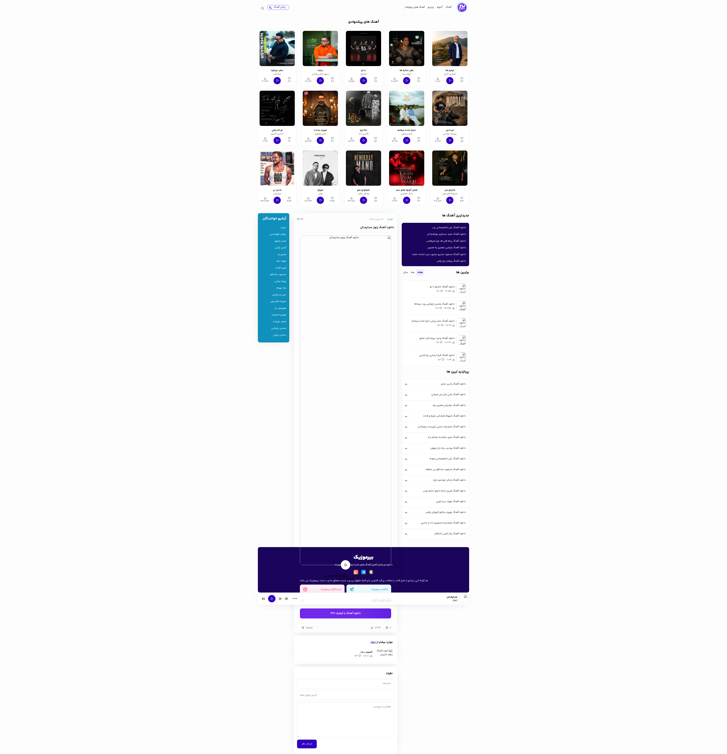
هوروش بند (280, 308)
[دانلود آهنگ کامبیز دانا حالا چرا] (363, 108)
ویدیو (431, 7)
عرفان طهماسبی (277, 234)
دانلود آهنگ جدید (357, 576)
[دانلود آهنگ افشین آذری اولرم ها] (449, 48)
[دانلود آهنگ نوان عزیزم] (320, 168)
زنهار (373, 642)
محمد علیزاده (279, 322)
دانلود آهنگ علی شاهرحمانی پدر (449, 227)
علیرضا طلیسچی (278, 301)
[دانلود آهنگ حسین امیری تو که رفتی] (277, 108)
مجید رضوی (280, 241)
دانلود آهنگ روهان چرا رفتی (451, 261)
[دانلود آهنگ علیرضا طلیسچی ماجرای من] (449, 168)
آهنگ (448, 7)
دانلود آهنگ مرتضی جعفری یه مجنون (446, 248)
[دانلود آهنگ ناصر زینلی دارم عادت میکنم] (406, 108)
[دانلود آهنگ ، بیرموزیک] (462, 7)
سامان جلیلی (279, 335)
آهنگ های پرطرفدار (415, 7)
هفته (420, 272)
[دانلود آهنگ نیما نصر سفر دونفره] (277, 48)
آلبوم (439, 7)
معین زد (282, 254)
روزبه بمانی (280, 281)
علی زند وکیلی (279, 295)
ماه (412, 272)
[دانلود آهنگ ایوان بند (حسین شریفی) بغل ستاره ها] (406, 48)
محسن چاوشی (278, 328)
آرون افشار (280, 268)
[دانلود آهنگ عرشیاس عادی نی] (277, 168)
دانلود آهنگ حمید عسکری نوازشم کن (446, 234)
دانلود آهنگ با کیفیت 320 (346, 613)
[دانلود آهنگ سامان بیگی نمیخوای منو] (363, 168)
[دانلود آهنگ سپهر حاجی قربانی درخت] (320, 48)
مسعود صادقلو (278, 274)
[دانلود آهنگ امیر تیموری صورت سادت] (320, 108)
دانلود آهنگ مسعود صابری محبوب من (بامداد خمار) (439, 254)
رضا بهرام (281, 288)
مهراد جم (281, 261)
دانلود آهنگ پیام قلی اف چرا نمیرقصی (446, 241)
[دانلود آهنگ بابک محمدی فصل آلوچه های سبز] (406, 168)
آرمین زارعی (280, 248)
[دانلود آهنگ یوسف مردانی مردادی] (449, 108)
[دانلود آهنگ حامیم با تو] (363, 48)
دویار (283, 227)
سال (405, 272)
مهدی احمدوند (278, 315)
